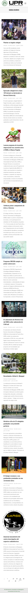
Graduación (6, 429)
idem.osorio (14, 10)
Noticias (5, 45)
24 (16, 578)
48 (15, 581)
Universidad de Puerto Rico (14, 591)
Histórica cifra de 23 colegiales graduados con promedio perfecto (14, 423)
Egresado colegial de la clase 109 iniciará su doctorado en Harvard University (13, 93)
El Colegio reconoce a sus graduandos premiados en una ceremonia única (13, 478)
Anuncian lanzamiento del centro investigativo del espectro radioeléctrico (12, 539)
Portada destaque (12, 379)
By (11, 45)
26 (23, 578)
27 (9, 581)
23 (13, 578)
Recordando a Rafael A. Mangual (14, 376)
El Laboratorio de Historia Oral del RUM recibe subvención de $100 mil (13, 322)
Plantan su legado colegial (12, 43)
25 (20, 578)
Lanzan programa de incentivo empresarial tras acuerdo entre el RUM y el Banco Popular (14, 147)
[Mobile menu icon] (25, 3)
